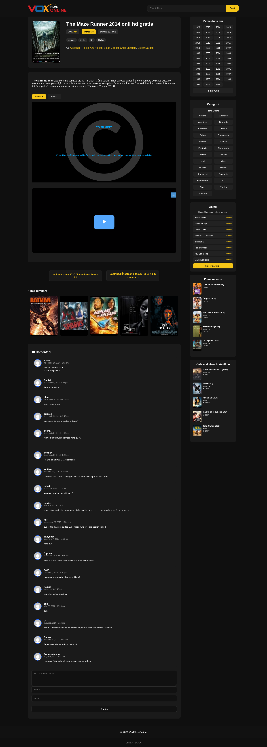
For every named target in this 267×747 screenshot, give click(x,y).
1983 (228, 79)
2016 (218, 37)
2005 (208, 53)
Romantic (223, 174)
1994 (197, 69)
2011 (228, 43)
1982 (197, 84)
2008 (218, 48)
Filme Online (213, 110)
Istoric (203, 161)
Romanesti (202, 174)
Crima (203, 135)
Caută (232, 8)
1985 (208, 79)
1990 (197, 74)
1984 (218, 79)
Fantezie (202, 148)
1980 (218, 84)
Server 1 (39, 96)
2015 (228, 37)
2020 (218, 32)
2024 (218, 27)
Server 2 (54, 96)
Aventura (202, 122)
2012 (218, 43)
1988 (218, 74)
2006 (197, 53)
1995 (228, 63)
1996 (218, 63)
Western (203, 193)
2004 (218, 53)
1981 (208, 84)
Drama (202, 141)
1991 (228, 69)
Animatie (223, 115)
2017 (208, 37)
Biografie (223, 122)
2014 (74, 31)
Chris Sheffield (128, 48)
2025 (208, 27)
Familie (223, 141)
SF (91, 40)
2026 (197, 27)
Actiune (71, 40)
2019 (228, 32)
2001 (208, 58)
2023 (228, 27)
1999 (228, 58)
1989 (208, 74)
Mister (82, 40)
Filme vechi (213, 90)
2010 (197, 48)
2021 (208, 32)
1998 (197, 63)
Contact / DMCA (133, 742)
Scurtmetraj (202, 180)
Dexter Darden (146, 48)
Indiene (223, 154)
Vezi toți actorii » (213, 266)
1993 (208, 69)
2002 (197, 58)
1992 (218, 69)
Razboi (223, 167)
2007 (228, 48)
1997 (208, 63)
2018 (197, 37)
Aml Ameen (96, 48)
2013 (208, 43)
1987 (228, 74)
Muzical (202, 167)
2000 (218, 58)
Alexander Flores (79, 48)
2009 (208, 48)
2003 (228, 53)
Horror (202, 154)
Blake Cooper (111, 48)
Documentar (224, 135)
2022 (197, 32)
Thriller (101, 40)
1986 (197, 79)
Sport (202, 187)
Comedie (202, 128)
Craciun (223, 128)
